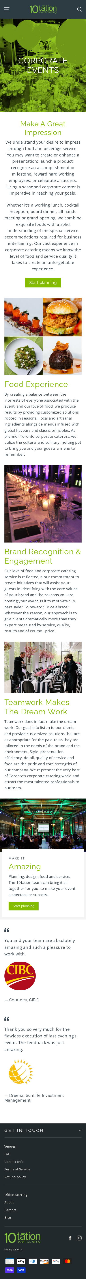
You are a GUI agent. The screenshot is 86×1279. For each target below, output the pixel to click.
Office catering (16, 1195)
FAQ (7, 1154)
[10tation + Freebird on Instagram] (79, 1238)
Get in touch (24, 1130)
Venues (10, 1146)
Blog (7, 1217)
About (9, 1202)
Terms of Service (17, 1169)
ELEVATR (17, 1249)
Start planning (43, 282)
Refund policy (15, 1177)
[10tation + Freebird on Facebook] (70, 1238)
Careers (10, 1210)
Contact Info (13, 1162)
